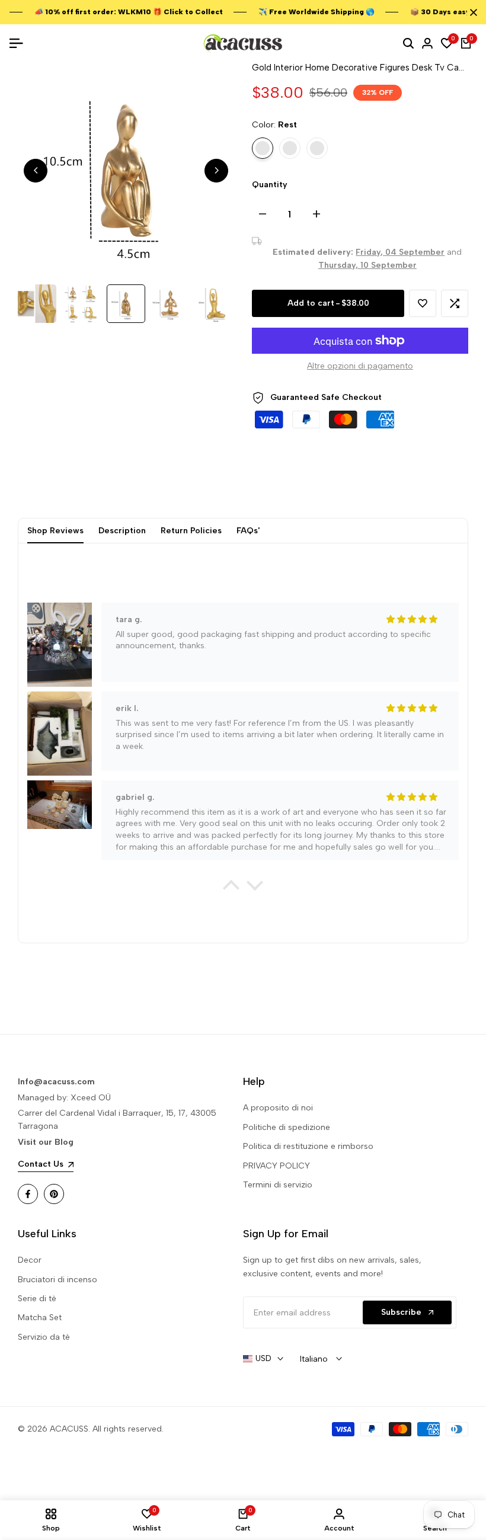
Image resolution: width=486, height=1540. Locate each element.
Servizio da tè (44, 1337)
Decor (29, 1260)
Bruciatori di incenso (57, 1280)
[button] (422, 303)
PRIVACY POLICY (276, 1166)
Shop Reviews (55, 531)
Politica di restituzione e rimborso (308, 1146)
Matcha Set (40, 1317)
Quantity (269, 185)
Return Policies (191, 531)
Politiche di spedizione (286, 1127)
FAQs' (248, 531)
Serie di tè (37, 1299)
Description (122, 531)
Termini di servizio (277, 1185)
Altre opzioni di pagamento (360, 366)
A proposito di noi (278, 1108)
